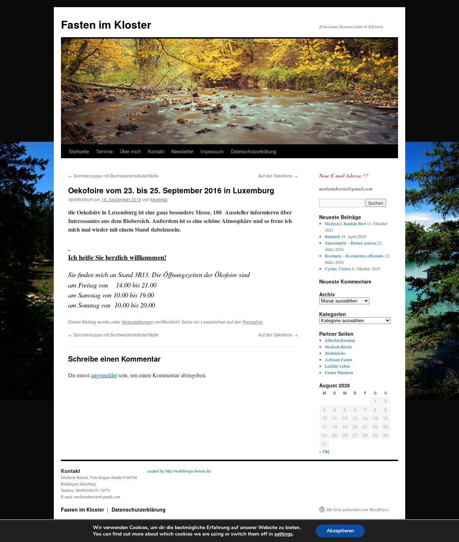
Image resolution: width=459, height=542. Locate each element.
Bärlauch (332, 236)
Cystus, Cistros (338, 268)
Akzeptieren (340, 530)
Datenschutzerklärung (253, 151)
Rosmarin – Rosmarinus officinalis (354, 255)
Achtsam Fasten (338, 359)
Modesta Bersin (338, 346)
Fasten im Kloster (106, 24)
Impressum (212, 151)
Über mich (130, 151)
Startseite (79, 151)
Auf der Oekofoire (278, 176)
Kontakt (156, 151)
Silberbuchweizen (340, 340)
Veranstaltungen (137, 322)
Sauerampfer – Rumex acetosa (350, 243)
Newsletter (182, 151)
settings (283, 534)
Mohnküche (335, 353)
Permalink (252, 322)
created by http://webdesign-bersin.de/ (179, 471)
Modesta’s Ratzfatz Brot (345, 223)
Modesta (159, 199)
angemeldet (104, 375)
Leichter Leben (337, 366)
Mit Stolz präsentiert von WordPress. (357, 509)
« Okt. (324, 451)
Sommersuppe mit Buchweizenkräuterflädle (113, 176)
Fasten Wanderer (339, 372)
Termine (104, 151)
